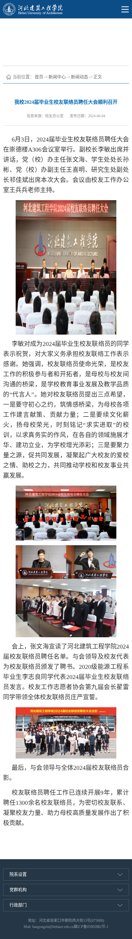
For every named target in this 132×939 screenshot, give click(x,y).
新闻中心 (57, 77)
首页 (39, 77)
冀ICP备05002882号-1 (91, 927)
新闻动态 (79, 77)
